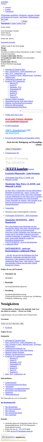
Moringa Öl (14, 83)
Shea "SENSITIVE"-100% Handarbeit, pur (20, 71)
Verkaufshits (9, 208)
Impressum (9, 392)
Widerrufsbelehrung (12, 394)
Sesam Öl (13, 85)
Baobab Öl (13, 93)
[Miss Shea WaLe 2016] (14, 115)
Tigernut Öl (14, 97)
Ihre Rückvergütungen (13, 409)
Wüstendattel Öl (15, 89)
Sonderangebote (11, 383)
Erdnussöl (13, 91)
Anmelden (4, 2)
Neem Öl (13, 95)
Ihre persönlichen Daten (13, 413)
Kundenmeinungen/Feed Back (16, 107)
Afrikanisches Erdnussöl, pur (15, 79)
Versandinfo (9, 386)
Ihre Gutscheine (10, 415)
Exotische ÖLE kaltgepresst (15, 81)
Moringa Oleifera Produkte (14, 99)
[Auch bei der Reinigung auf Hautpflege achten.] (22, 138)
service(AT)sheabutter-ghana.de (22, 431)
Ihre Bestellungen (11, 407)
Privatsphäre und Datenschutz (15, 390)
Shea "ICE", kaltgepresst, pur (15, 73)
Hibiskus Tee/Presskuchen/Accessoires (18, 103)
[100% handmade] (12, 126)
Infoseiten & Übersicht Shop (15, 69)
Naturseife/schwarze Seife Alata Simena (19, 101)
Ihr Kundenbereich (8, 402)
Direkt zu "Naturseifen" (13, 149)
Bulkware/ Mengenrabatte (14, 105)
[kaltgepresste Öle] (12, 153)
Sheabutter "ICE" (16, 87)
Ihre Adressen (10, 411)
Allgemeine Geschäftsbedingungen (17, 388)
